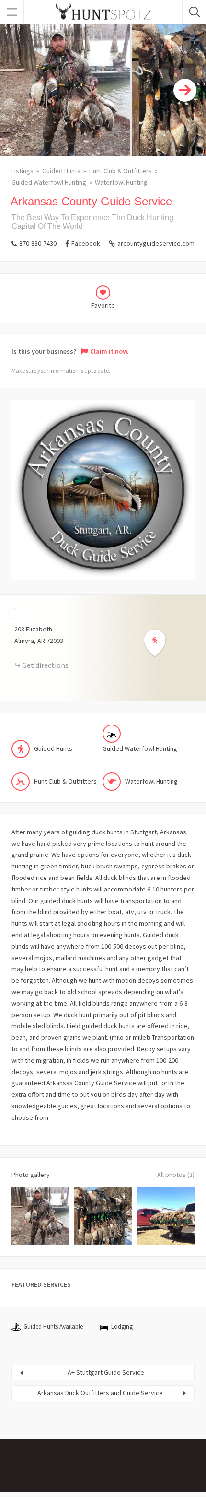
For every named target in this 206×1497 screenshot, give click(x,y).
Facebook (85, 243)
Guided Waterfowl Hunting (48, 182)
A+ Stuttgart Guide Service (106, 1372)
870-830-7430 (38, 243)
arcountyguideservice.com (156, 243)
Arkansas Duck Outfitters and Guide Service (100, 1393)
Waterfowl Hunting (121, 182)
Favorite (103, 305)
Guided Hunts (61, 170)
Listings (22, 170)
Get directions (45, 665)
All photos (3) (176, 1174)
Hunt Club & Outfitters (120, 170)
